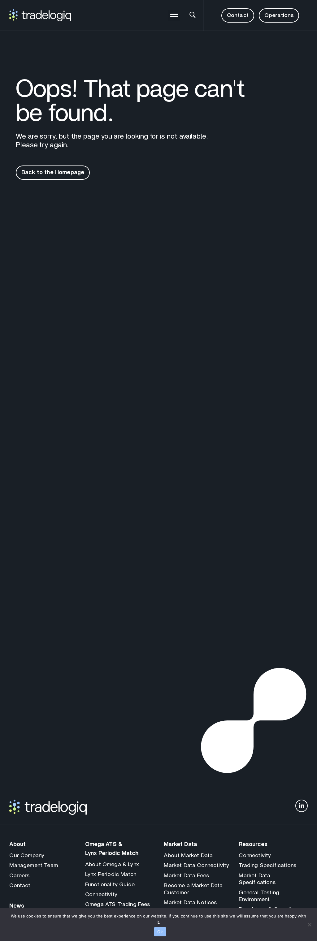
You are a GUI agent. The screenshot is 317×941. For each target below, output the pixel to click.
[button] (174, 15)
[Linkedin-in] (301, 806)
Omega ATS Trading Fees (117, 904)
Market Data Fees (186, 876)
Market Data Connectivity (196, 865)
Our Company (26, 855)
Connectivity (101, 894)
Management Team (33, 865)
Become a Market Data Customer (193, 889)
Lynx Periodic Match (110, 874)
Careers (19, 876)
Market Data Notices (190, 902)
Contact (19, 885)
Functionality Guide (110, 884)
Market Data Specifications (257, 879)
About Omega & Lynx (112, 864)
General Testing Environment (259, 896)
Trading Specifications (267, 865)
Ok (160, 931)
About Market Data (188, 855)
